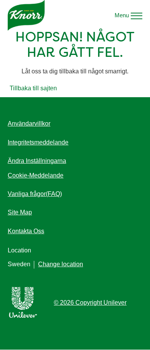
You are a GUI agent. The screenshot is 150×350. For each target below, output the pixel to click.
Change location (60, 264)
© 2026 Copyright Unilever (90, 302)
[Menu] (136, 15)
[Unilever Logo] (23, 316)
